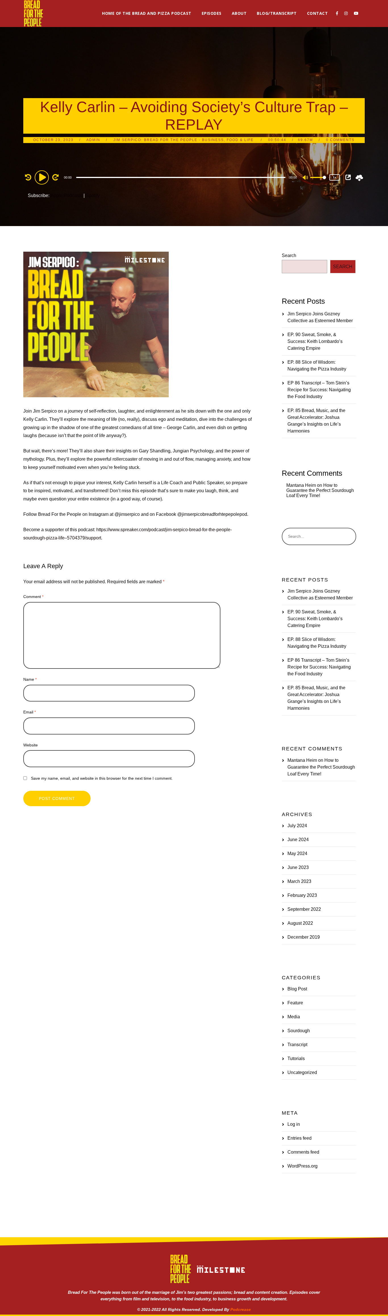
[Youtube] (356, 13)
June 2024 (298, 839)
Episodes (212, 13)
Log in (293, 1124)
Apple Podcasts (66, 195)
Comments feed (303, 1152)
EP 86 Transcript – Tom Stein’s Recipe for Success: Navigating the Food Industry (319, 389)
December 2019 (303, 937)
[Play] (42, 177)
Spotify (93, 195)
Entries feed (299, 1138)
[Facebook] (337, 13)
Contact (317, 13)
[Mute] (305, 178)
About (239, 13)
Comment (33, 596)
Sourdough (298, 1030)
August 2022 (300, 923)
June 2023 (298, 867)
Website (30, 745)
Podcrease (240, 1309)
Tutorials (296, 1058)
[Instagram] (346, 13)
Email (29, 712)
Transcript (297, 1044)
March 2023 (299, 881)
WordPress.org (302, 1166)
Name (30, 679)
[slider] (318, 182)
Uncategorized (302, 1072)
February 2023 (302, 895)
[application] (181, 177)
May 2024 (297, 853)
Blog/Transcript (277, 13)
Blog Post (297, 988)
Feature (295, 1002)
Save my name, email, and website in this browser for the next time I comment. (102, 778)
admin (93, 140)
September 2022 (304, 909)
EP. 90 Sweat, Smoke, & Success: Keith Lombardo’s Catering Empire (315, 341)
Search (289, 255)
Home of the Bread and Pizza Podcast (146, 13)
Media (293, 1016)
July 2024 (297, 825)
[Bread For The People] (33, 13)
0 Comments (340, 140)
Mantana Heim (301, 485)
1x (334, 177)
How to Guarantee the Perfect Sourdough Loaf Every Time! (320, 490)
